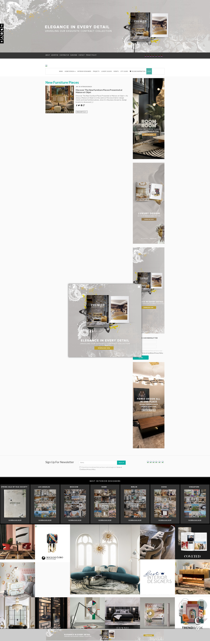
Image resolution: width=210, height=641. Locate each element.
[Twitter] (151, 462)
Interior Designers (84, 71)
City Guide (124, 71)
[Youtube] (156, 462)
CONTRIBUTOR (64, 55)
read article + (82, 112)
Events (116, 71)
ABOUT (47, 55)
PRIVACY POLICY (91, 55)
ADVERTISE (54, 55)
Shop (149, 71)
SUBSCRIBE (73, 55)
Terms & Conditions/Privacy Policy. (152, 353)
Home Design (69, 71)
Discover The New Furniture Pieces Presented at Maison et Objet (99, 91)
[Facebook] (148, 462)
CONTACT (81, 55)
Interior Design (86, 86)
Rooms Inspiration (138, 71)
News (61, 71)
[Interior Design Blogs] (46, 66)
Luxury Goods (106, 71)
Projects (96, 71)
